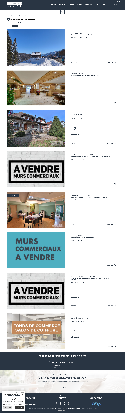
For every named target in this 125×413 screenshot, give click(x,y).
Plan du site (64, 408)
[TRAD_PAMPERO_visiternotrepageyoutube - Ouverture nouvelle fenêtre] (68, 403)
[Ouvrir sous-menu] (66, 5)
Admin (77, 408)
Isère (54, 367)
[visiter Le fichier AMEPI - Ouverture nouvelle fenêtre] (96, 404)
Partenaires (82, 408)
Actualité (106, 4)
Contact (116, 4)
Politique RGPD (89, 408)
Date (20, 26)
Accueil (54, 4)
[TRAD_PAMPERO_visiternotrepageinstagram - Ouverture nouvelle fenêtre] (60, 403)
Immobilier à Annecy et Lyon (12, 15)
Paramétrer (8, 407)
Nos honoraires (58, 408)
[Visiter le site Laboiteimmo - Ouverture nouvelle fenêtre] (62, 411)
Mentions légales (71, 408)
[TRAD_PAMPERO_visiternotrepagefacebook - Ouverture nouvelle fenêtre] (56, 403)
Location (70, 4)
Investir (98, 4)
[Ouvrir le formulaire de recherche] (62, 12)
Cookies (95, 408)
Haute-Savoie (56, 365)
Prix (14, 26)
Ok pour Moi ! (19, 407)
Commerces (21, 15)
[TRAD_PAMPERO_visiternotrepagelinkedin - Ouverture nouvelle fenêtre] (64, 403)
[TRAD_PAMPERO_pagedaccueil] (14, 6)
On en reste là (19, 392)
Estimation (88, 4)
